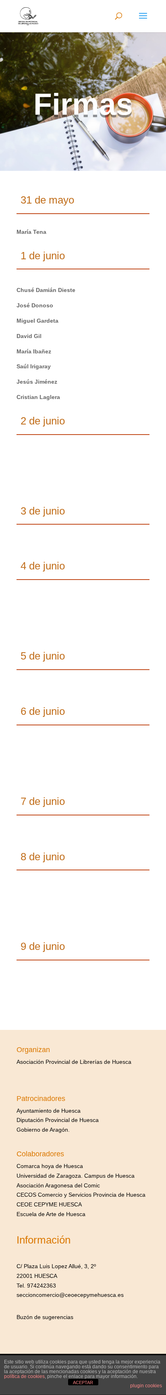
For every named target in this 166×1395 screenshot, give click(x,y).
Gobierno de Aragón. (43, 1129)
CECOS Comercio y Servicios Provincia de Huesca (81, 1194)
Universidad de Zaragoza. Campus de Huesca (76, 1175)
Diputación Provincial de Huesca (58, 1120)
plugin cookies (146, 1386)
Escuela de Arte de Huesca (51, 1214)
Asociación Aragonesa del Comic (58, 1185)
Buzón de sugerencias (45, 1317)
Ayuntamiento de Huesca (49, 1110)
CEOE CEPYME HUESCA (49, 1204)
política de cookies (24, 1376)
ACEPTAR (83, 1382)
